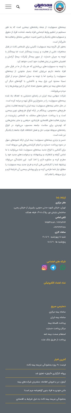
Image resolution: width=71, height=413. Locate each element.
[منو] (9, 7)
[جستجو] (17, 7)
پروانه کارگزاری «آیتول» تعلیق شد (50, 373)
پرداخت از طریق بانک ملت (53, 339)
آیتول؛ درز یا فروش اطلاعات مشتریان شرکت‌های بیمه (41, 382)
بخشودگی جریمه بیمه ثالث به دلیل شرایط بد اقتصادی (41, 399)
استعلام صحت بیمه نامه (55, 334)
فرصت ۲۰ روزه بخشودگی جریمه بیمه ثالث (46, 365)
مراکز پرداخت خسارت (56, 328)
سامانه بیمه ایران (58, 317)
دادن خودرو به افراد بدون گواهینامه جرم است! (45, 390)
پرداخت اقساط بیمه (57, 323)
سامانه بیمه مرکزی (57, 312)
